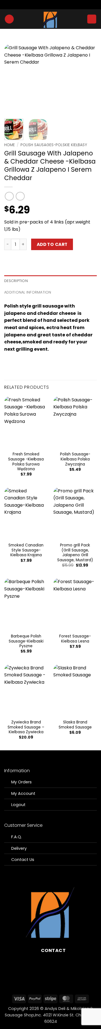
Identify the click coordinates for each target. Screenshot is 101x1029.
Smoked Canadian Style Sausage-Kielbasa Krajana (25, 550)
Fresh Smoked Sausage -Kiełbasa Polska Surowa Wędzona (26, 462)
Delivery (19, 848)
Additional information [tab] (27, 292)
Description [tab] (16, 280)
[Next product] (9, 196)
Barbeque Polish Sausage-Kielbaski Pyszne (26, 641)
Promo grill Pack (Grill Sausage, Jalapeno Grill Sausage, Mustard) (75, 553)
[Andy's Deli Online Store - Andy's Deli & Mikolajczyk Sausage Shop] (50, 19)
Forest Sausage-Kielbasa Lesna (75, 639)
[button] (9, 19)
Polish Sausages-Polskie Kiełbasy (53, 145)
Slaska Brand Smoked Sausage (75, 725)
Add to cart (52, 244)
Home (9, 145)
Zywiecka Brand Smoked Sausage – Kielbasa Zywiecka (26, 727)
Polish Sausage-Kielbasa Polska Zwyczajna (75, 459)
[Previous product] (20, 196)
